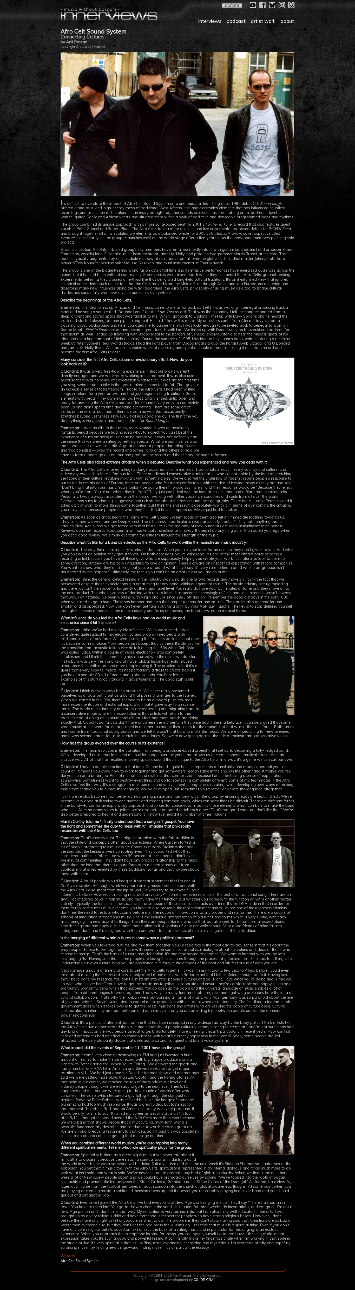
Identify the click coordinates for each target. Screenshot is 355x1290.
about (287, 21)
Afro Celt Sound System (79, 1261)
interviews (210, 21)
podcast (236, 21)
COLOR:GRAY (204, 1280)
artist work (263, 21)
